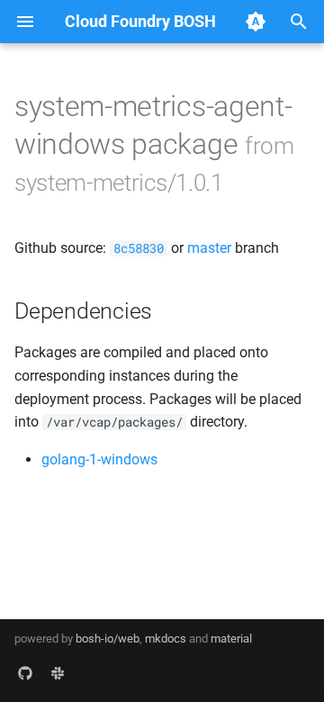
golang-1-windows (99, 459)
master (209, 247)
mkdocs (165, 638)
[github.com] (25, 673)
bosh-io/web (108, 638)
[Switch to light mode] (256, 22)
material (231, 638)
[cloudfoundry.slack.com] (57, 673)
